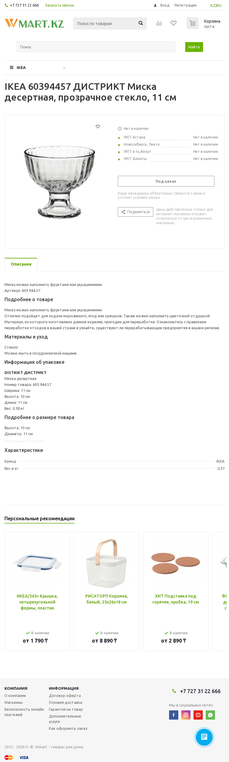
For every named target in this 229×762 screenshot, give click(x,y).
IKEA (21, 67)
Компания (15, 688)
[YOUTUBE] (198, 715)
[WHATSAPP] (210, 715)
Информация (64, 688)
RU (219, 5)
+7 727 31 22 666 (24, 5)
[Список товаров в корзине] (204, 27)
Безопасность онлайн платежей (24, 712)
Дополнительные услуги (65, 718)
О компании (15, 695)
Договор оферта (65, 695)
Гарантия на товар (66, 709)
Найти (194, 47)
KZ (213, 5)
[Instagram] (186, 715)
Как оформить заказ (68, 728)
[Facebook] (173, 715)
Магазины (13, 702)
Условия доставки (65, 702)
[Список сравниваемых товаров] (159, 25)
